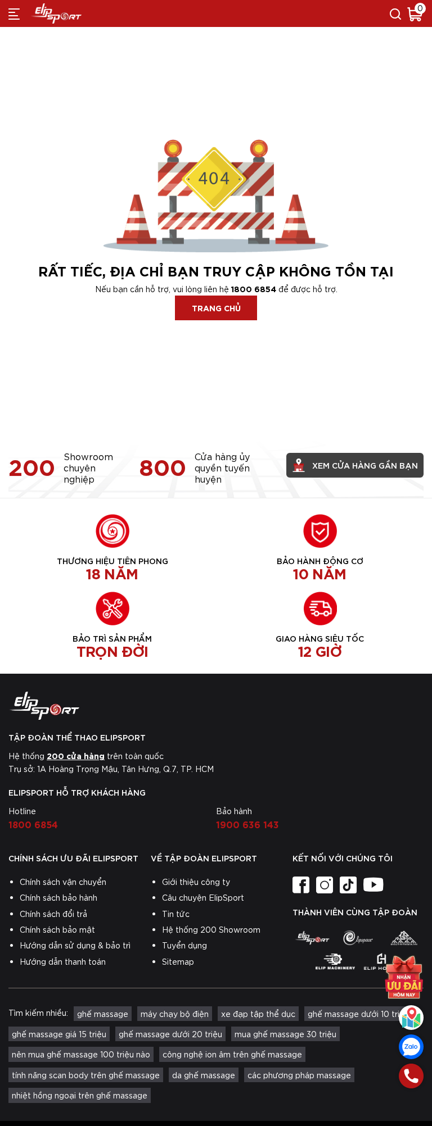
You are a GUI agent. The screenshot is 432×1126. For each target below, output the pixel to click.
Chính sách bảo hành (58, 897)
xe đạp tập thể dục (258, 1014)
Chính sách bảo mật (57, 929)
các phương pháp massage (299, 1075)
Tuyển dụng (184, 945)
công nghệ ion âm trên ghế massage (232, 1054)
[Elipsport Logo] (216, 706)
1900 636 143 (247, 824)
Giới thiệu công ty (196, 882)
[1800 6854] (411, 1076)
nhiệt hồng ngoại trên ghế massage (79, 1095)
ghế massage (102, 1014)
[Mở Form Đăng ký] (404, 977)
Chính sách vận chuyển (63, 882)
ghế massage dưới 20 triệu (170, 1034)
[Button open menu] (14, 13)
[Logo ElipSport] (56, 13)
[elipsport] (312, 937)
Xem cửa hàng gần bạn (365, 465)
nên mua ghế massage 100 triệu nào (81, 1054)
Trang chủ (216, 307)
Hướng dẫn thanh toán (63, 961)
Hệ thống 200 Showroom (211, 929)
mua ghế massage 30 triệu (285, 1034)
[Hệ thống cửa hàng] (411, 1017)
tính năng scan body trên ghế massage (86, 1075)
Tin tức (176, 914)
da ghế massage (203, 1075)
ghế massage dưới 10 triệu (358, 1014)
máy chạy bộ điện (175, 1014)
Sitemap (178, 961)
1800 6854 (253, 288)
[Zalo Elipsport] (411, 1046)
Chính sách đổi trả (53, 914)
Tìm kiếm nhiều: (38, 1012)
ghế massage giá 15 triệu (59, 1034)
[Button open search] (395, 13)
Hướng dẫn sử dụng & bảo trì (75, 945)
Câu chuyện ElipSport (203, 897)
